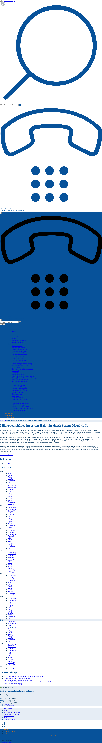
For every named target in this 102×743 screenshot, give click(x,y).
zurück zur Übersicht (6, 455)
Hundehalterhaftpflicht (19, 351)
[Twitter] (4, 724)
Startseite (3, 420)
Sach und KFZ (12, 344)
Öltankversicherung (18, 397)
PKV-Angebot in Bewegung (13, 684)
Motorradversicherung (19, 347)
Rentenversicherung (18, 374)
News (6, 412)
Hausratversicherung (18, 385)
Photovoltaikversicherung (20, 390)
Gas (13, 333)
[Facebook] (4, 723)
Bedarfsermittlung (9, 417)
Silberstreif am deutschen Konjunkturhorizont (18, 680)
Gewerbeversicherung (19, 360)
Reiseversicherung (18, 358)
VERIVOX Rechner (18, 342)
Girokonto (15, 337)
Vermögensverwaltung (19, 340)
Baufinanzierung (17, 394)
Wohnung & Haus (13, 383)
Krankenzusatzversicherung (20, 403)
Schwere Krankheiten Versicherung (23, 369)
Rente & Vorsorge (13, 362)
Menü (2, 324)
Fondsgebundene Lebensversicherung (24, 376)
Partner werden (9, 716)
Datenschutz (8, 737)
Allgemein (7, 463)
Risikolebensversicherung (20, 365)
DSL (13, 335)
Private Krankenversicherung (21, 406)
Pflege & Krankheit (14, 401)
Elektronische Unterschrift (12, 714)
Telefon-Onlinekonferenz (12, 712)
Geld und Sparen (13, 330)
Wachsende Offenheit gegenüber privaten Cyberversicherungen (24, 676)
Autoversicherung (17, 346)
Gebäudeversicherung (19, 387)
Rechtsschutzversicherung (20, 355)
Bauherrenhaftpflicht (18, 392)
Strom (14, 331)
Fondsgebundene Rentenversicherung (24, 378)
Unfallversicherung (18, 356)
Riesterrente (15, 371)
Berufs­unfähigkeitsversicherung (22, 364)
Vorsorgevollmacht (10, 415)
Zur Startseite (8, 709)
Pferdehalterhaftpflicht (19, 353)
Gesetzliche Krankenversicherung (22, 408)
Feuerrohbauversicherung (20, 399)
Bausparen (15, 396)
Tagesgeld (15, 338)
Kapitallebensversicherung (20, 380)
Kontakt (6, 717)
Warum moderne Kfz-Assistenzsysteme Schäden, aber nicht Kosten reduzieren (28, 682)
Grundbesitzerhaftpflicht (19, 389)
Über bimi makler (9, 414)
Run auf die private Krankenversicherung (17, 678)
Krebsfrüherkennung (18, 410)
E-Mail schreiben (10, 705)
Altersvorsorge (16, 367)
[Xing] (4, 726)
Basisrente (15, 372)
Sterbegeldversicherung (19, 381)
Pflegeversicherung (18, 405)
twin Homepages (5, 742)
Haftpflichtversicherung (19, 349)
